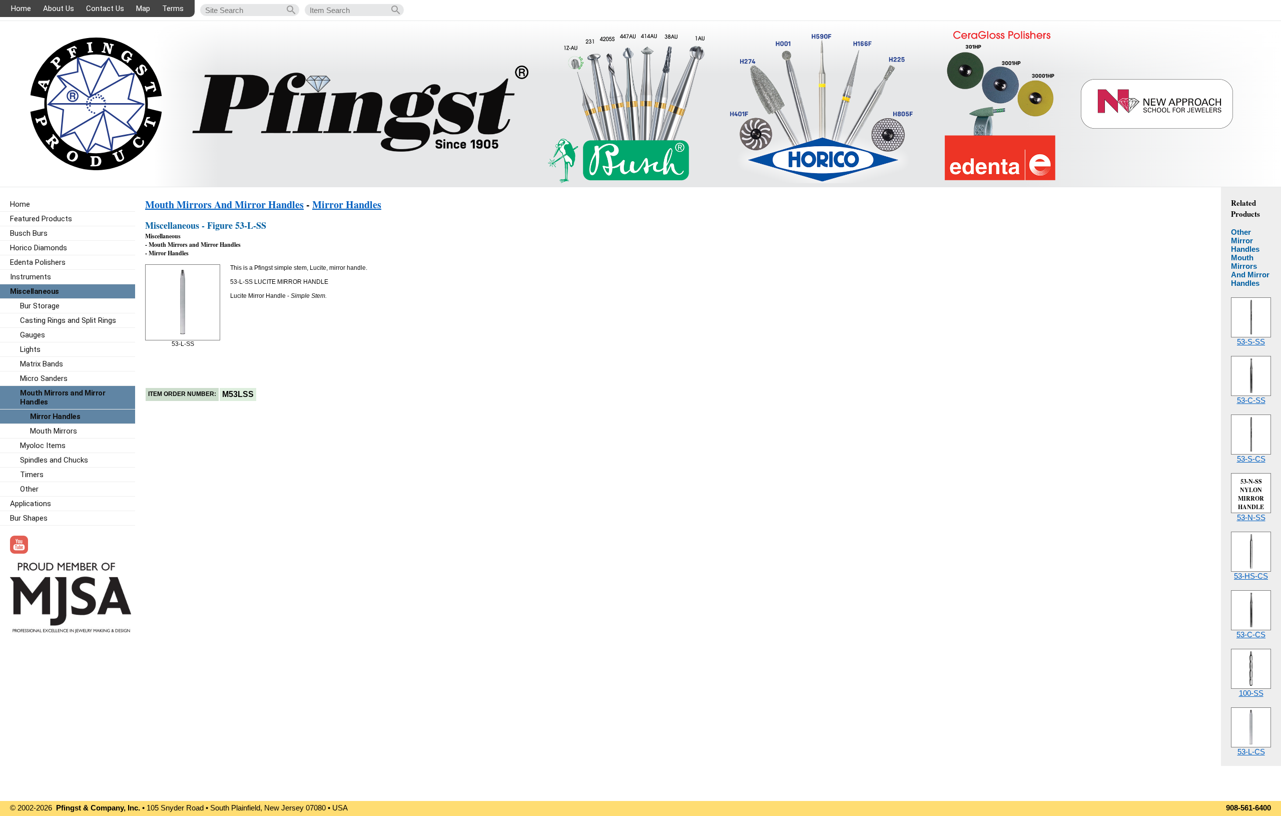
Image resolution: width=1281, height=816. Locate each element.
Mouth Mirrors (53, 431)
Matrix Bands (41, 363)
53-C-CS (1250, 634)
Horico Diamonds (38, 247)
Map (143, 8)
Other (29, 489)
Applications (30, 503)
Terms (173, 8)
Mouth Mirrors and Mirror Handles (62, 397)
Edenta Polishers (38, 262)
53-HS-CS (1251, 576)
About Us (58, 8)
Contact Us (105, 8)
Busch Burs (29, 233)
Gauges (32, 334)
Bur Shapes (29, 518)
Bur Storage (40, 305)
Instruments (30, 276)
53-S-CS (1251, 459)
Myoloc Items (43, 445)
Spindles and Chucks (54, 460)
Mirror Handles (346, 204)
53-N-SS (1251, 517)
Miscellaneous (34, 291)
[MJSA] (70, 630)
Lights (30, 349)
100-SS (1251, 693)
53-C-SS (1251, 400)
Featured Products (41, 218)
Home (21, 8)
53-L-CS (1251, 751)
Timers (32, 474)
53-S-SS (1251, 341)
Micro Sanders (44, 378)
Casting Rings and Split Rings (68, 320)
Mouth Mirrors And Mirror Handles (224, 204)
